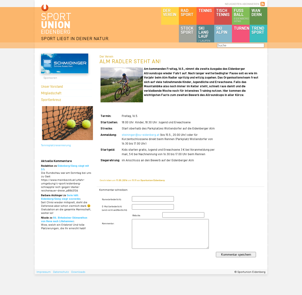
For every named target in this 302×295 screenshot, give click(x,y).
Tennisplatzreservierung (56, 145)
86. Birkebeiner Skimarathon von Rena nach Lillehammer (64, 219)
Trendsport (258, 30)
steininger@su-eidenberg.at (140, 135)
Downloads (78, 272)
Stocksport (187, 30)
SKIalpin (221, 30)
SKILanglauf (204, 33)
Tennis (205, 10)
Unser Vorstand (52, 86)
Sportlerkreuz (51, 99)
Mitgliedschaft (51, 93)
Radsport (187, 12)
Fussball (241, 15)
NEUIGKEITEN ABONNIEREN (242, 4)
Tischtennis (223, 12)
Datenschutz (61, 272)
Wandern (257, 12)
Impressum (44, 272)
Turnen (241, 28)
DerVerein (169, 12)
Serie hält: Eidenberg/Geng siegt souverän (60, 196)
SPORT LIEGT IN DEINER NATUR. (75, 38)
